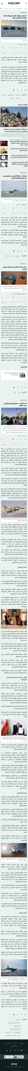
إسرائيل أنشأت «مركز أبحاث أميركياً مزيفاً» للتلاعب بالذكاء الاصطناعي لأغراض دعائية (19, 141)
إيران (12, 255)
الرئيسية (25, 7)
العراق (3, 94)
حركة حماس (11, 94)
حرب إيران (17, 255)
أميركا (7, 255)
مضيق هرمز (17, 1024)
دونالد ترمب (8, 1031)
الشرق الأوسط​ (19, 7)
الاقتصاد (6, 7)
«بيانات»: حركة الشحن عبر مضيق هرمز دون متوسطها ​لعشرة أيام (15, 176)
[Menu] (26, 2)
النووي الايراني (16, 1031)
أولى (19, 391)
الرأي (10, 7)
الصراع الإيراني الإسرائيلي (14, 1021)
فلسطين (18, 97)
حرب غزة (18, 94)
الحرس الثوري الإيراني (15, 1028)
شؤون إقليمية (23, 11)
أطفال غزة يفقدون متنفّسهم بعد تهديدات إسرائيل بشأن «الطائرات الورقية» (19, 163)
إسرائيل (12, 97)
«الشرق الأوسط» (20, 43)
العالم (14, 7)
